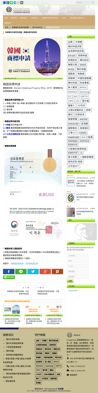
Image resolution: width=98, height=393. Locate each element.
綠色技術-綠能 (75, 161)
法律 (63, 18)
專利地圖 (81, 69)
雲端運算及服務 (73, 137)
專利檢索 (71, 69)
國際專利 (72, 128)
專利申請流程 (75, 46)
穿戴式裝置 (83, 119)
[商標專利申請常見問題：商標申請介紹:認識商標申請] (33, 310)
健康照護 (72, 118)
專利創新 (23, 18)
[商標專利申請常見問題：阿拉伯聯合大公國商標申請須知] (12, 310)
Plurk (57, 271)
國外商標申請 (37, 27)
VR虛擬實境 (82, 133)
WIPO (76, 97)
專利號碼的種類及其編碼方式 (84, 198)
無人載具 (72, 87)
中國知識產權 (84, 78)
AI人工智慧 (87, 137)
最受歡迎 (70, 171)
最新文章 (77, 171)
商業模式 (84, 128)
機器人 (71, 105)
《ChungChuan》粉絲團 (53, 389)
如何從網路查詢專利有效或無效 (84, 212)
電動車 (71, 73)
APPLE (83, 87)
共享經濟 (79, 114)
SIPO (77, 101)
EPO (69, 97)
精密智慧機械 (72, 141)
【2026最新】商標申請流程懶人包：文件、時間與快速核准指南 (85, 183)
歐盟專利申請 (72, 145)
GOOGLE (72, 91)
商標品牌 (34, 18)
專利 (70, 114)
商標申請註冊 (84, 141)
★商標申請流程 (76, 50)
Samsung (85, 91)
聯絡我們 (8, 23)
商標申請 (82, 55)
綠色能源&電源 (73, 124)
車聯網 (71, 78)
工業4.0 (72, 132)
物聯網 (81, 73)
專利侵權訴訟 (67, 391)
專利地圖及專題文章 (77, 18)
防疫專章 (84, 82)
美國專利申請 (72, 153)
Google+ (45, 271)
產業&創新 (71, 56)
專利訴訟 (84, 59)
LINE (21, 271)
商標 (88, 109)
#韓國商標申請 (17, 263)
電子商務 (72, 156)
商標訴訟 (72, 59)
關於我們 (14, 18)
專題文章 (72, 64)
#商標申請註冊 (31, 263)
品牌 (70, 41)
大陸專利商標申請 (77, 148)
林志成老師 (72, 290)
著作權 (85, 100)
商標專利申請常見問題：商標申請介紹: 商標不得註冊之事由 (54, 321)
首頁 (6, 18)
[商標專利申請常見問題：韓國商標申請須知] (33, 57)
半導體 (78, 41)
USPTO (84, 96)
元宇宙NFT (73, 166)
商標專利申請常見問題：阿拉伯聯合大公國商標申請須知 (12, 321)
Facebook (8, 271)
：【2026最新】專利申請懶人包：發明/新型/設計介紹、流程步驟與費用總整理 (38, 3)
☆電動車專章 (86, 156)
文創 (81, 153)
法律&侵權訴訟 (75, 109)
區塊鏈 (84, 123)
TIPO (70, 100)
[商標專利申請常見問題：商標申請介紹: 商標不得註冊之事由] (54, 310)
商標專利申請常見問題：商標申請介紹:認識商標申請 (34, 321)
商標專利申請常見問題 (49, 18)
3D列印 (81, 105)
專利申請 (72, 82)
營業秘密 (83, 65)
